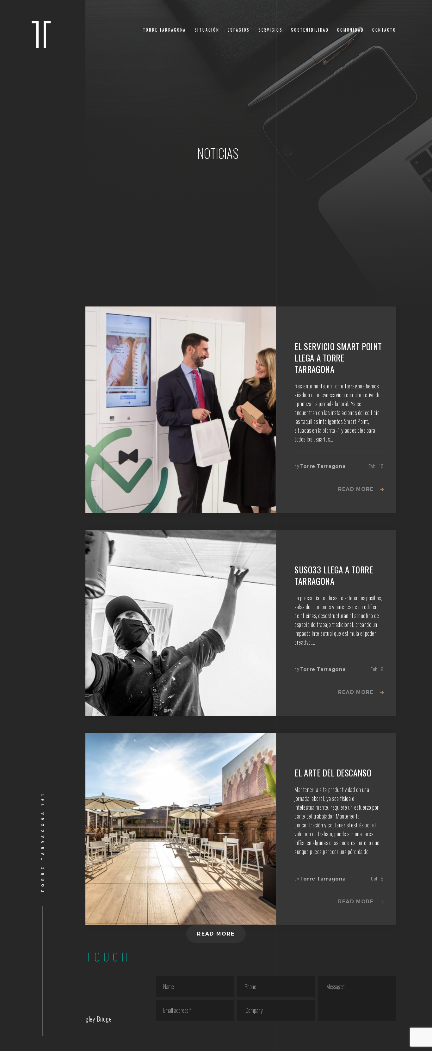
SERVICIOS (270, 30)
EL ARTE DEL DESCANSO (332, 772)
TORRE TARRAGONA (164, 30)
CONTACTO (384, 30)
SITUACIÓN (206, 30)
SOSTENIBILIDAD (310, 30)
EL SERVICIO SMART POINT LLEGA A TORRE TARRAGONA (338, 357)
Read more (355, 489)
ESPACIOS (239, 30)
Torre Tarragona (323, 466)
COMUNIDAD (350, 30)
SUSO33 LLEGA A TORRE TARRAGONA (333, 575)
